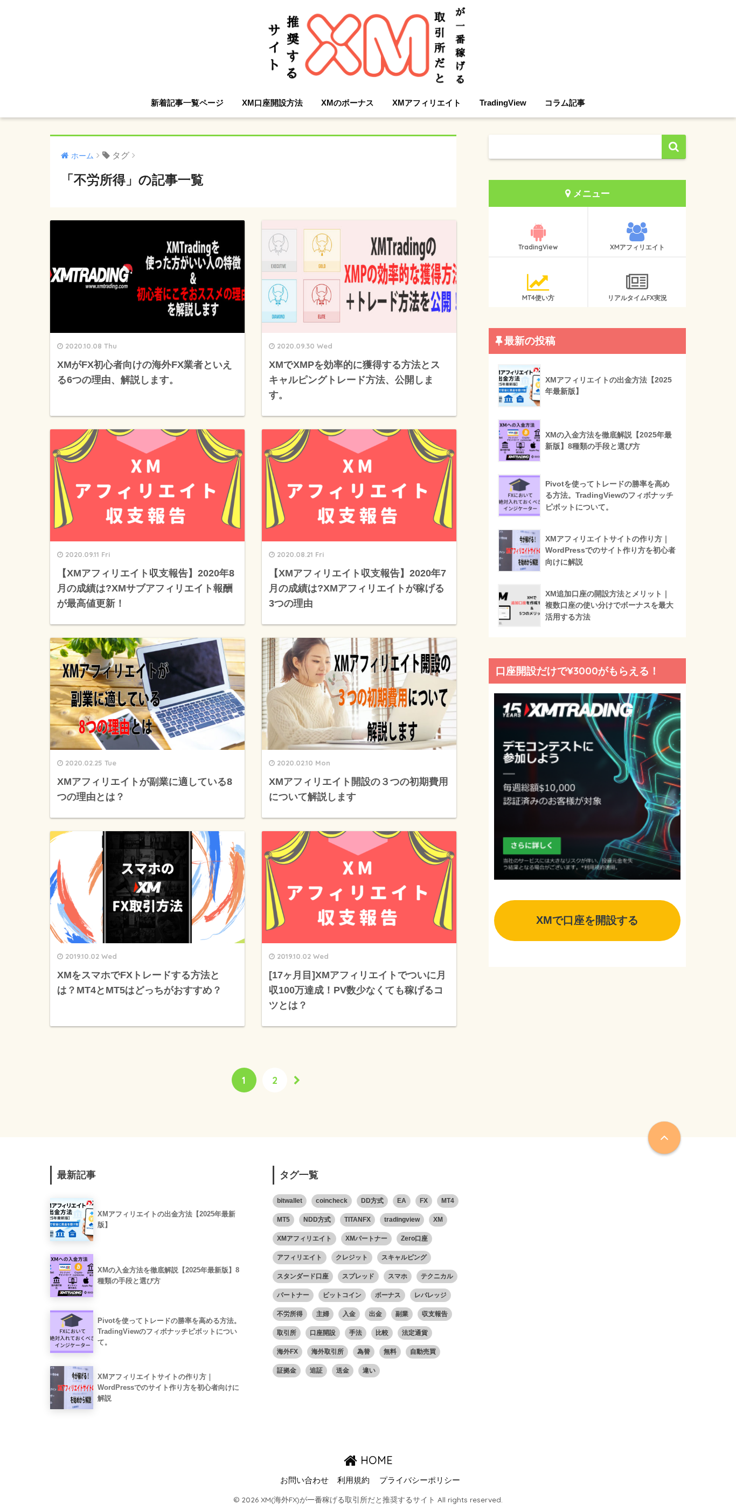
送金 (342, 1370)
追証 (316, 1370)
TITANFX (357, 1219)
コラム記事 (565, 102)
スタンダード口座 (303, 1276)
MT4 (447, 1200)
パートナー (293, 1295)
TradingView (503, 102)
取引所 (286, 1332)
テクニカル (437, 1276)
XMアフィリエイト (426, 102)
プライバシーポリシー (419, 1480)
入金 (349, 1314)
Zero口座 (414, 1238)
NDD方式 (317, 1219)
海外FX (287, 1351)
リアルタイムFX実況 (637, 298)
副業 (401, 1314)
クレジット (352, 1257)
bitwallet (289, 1200)
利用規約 (353, 1480)
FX (424, 1200)
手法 (355, 1332)
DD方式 (372, 1200)
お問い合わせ (304, 1480)
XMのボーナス (347, 102)
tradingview (402, 1219)
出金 (375, 1314)
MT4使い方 (538, 298)
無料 (390, 1351)
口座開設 (323, 1332)
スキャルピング (404, 1257)
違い (369, 1370)
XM (438, 1219)
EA (401, 1200)
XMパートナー (366, 1238)
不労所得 (290, 1314)
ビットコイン (342, 1295)
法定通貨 (415, 1332)
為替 (363, 1351)
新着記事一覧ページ (187, 102)
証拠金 (286, 1370)
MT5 (283, 1219)
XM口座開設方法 (272, 102)
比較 (382, 1332)
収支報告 (435, 1314)
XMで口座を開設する (587, 920)
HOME (375, 1460)
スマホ (397, 1276)
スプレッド (358, 1276)
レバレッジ (430, 1295)
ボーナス (388, 1295)
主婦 (322, 1314)
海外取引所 (327, 1351)
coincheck (332, 1200)
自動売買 (423, 1351)
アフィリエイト (299, 1257)
